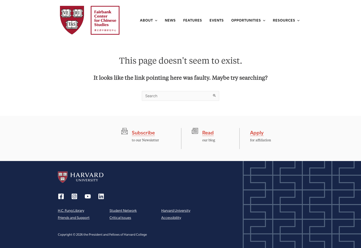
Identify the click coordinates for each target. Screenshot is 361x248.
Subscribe (143, 132)
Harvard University (80, 177)
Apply (257, 132)
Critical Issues (120, 217)
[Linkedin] (101, 196)
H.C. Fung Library (71, 210)
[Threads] (74, 196)
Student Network (123, 210)
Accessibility (171, 217)
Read (208, 132)
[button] (155, 20)
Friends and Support (74, 217)
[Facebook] (61, 196)
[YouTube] (88, 196)
